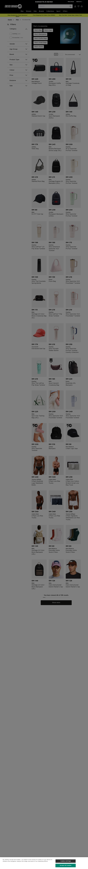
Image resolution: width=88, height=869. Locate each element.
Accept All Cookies (65, 865)
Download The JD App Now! (44, 1)
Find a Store (71, 1)
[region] (44, 863)
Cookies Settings (65, 861)
